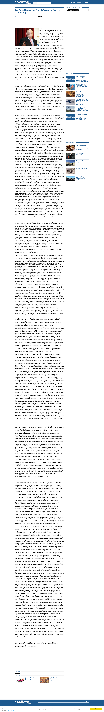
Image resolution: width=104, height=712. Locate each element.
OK (96, 709)
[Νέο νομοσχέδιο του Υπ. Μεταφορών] (70, 165)
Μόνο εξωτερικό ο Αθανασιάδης (80, 154)
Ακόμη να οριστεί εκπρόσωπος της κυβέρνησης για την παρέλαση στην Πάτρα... (82, 178)
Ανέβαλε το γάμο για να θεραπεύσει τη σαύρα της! (82, 169)
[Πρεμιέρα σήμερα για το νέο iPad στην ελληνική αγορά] (19, 682)
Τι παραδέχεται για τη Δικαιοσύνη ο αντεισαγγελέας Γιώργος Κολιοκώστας (82, 147)
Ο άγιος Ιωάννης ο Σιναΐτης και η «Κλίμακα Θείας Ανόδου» (56, 680)
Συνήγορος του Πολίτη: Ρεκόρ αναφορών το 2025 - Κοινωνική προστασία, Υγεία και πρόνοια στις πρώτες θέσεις (82, 102)
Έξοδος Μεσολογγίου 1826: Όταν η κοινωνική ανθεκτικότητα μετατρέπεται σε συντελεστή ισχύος (81, 94)
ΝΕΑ (35, 3)
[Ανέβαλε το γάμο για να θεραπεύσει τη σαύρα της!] (70, 173)
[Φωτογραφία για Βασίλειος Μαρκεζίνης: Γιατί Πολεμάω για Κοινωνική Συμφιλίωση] (37, 44)
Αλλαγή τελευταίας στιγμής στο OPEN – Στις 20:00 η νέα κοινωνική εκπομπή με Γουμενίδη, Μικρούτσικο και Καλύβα (82, 79)
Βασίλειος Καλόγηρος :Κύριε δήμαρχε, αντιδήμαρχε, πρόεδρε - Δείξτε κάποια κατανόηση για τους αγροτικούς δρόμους (82, 110)
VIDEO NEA (40, 3)
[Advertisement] (39, 23)
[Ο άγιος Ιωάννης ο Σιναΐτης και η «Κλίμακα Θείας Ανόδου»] (44, 682)
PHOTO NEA (47, 3)
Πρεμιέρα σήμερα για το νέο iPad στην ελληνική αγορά (31, 679)
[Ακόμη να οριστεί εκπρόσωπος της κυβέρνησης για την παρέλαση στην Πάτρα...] (70, 181)
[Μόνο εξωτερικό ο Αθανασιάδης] (70, 158)
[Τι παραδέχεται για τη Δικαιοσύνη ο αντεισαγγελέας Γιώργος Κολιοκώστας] (70, 150)
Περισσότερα (12, 710)
